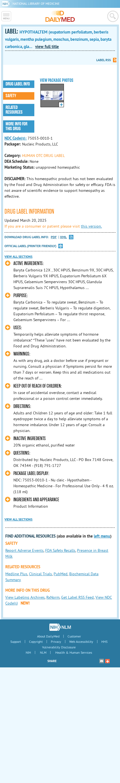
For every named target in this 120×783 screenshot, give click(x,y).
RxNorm (52, 597)
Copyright (36, 641)
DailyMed (60, 16)
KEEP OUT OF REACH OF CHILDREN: (37, 386)
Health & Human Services (73, 652)
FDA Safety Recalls (60, 550)
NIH (28, 652)
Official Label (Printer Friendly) (30, 246)
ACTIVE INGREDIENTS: (28, 263)
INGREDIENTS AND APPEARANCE (36, 500)
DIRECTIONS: (22, 406)
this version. (91, 226)
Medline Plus (16, 573)
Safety (11, 96)
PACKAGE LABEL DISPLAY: (31, 473)
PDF (54, 237)
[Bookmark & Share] (107, 661)
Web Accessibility (81, 641)
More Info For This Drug (16, 126)
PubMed (61, 573)
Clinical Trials (40, 573)
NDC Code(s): (15, 138)
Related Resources (14, 110)
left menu (102, 536)
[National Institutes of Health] (7, 3)
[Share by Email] (101, 661)
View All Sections (18, 256)
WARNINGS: (21, 354)
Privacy (56, 641)
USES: (17, 328)
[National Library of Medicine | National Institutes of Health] (60, 627)
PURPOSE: (20, 296)
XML (63, 237)
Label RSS (103, 60)
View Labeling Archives (25, 597)
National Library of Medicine (36, 3)
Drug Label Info (18, 84)
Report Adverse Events (24, 550)
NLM (43, 652)
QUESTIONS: (21, 453)
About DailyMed (48, 636)
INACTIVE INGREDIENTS (29, 438)
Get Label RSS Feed (77, 597)
